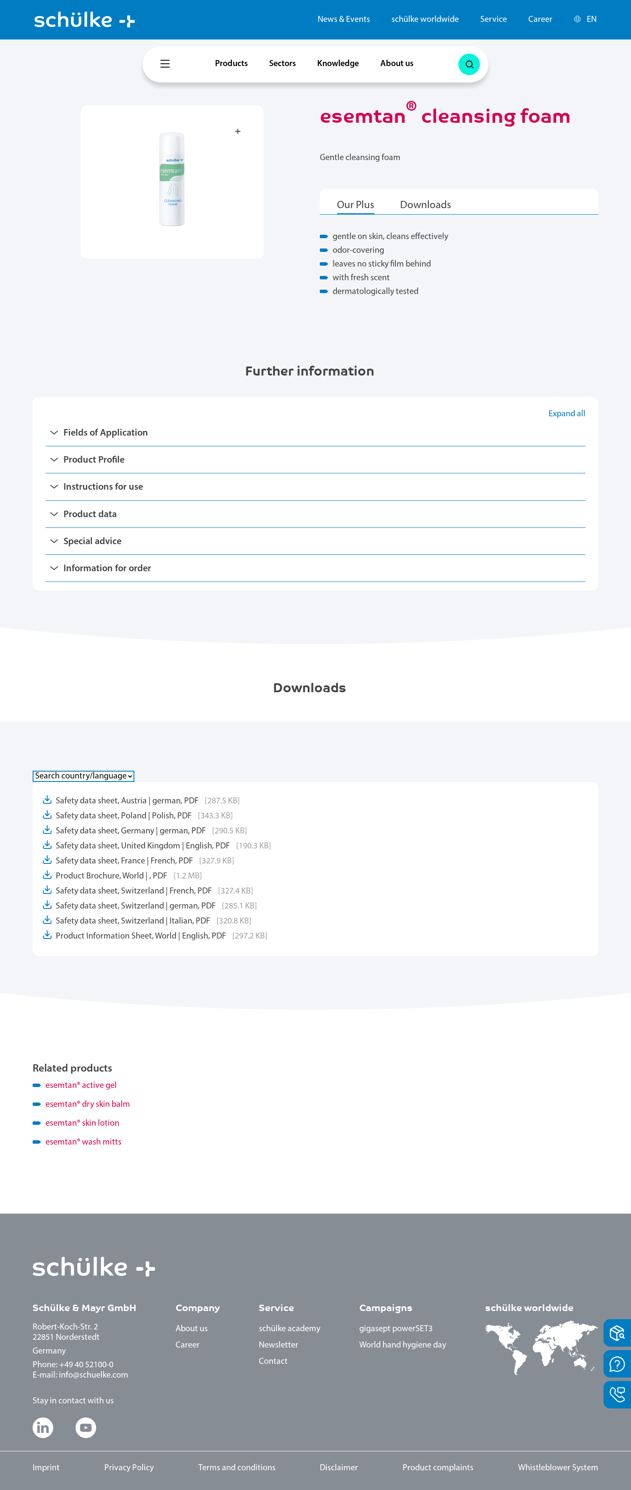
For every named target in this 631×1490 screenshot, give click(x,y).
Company (198, 1308)
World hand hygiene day (402, 1345)
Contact (273, 1361)
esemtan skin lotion (82, 1123)
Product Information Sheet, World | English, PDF (161, 936)
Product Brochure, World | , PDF (129, 876)
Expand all (567, 414)
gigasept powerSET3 (396, 1329)
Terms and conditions (237, 1468)
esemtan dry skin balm (88, 1104)
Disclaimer (339, 1468)
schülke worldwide (425, 19)
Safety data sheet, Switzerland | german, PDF (156, 906)
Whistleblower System (558, 1468)
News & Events (344, 19)
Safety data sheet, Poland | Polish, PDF (144, 816)
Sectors (282, 64)
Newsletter (278, 1345)
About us (396, 64)
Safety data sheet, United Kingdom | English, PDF (163, 846)
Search (469, 64)
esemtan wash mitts (83, 1142)
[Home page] (84, 20)
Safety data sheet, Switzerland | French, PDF (154, 891)
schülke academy (289, 1329)
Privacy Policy (129, 1468)
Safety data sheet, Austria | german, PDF (148, 801)
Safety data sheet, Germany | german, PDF (151, 831)
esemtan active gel (81, 1085)
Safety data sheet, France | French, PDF (145, 861)
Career (540, 19)
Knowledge (338, 64)
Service (493, 19)
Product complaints (438, 1468)
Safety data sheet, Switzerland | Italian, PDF (154, 921)
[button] (43, 1427)
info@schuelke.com (93, 1375)
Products (231, 64)
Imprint (46, 1468)
